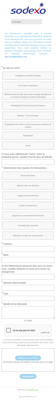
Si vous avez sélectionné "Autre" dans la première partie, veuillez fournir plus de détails (27, 155)
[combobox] (26, 21)
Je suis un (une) (11, 67)
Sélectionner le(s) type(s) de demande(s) (25, 167)
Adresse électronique (14, 282)
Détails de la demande (15, 303)
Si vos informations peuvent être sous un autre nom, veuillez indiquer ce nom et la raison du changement (27, 268)
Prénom (7, 243)
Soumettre (28, 376)
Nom (6, 254)
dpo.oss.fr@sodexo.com (16, 56)
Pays (5, 293)
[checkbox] (28, 76)
